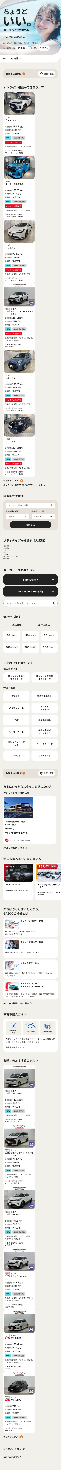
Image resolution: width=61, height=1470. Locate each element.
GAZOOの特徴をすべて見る (16, 1003)
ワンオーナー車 (16, 731)
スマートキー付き (44, 743)
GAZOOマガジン (11, 1457)
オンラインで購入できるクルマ (16, 677)
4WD (16, 719)
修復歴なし (16, 696)
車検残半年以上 (44, 696)
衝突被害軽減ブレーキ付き (44, 732)
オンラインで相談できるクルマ (44, 677)
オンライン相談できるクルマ (16, 833)
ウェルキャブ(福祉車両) (44, 708)
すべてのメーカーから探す (30, 591)
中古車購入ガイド (14, 1047)
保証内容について (11, 480)
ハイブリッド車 (16, 707)
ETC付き (16, 755)
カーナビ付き (44, 755)
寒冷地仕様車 (44, 719)
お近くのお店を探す (14, 847)
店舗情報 (8, 828)
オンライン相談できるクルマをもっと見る (23, 485)
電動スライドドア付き (16, 744)
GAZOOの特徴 (10, 58)
